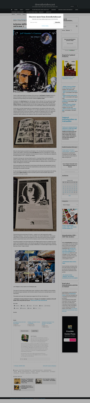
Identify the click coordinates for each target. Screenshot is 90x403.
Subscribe (57, 22)
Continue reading (45, 25)
